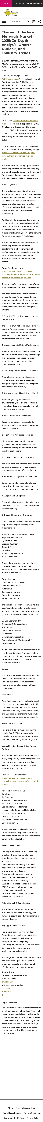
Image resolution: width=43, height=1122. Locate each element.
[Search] (28, 21)
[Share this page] (39, 21)
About (10, 1108)
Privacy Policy (33, 1118)
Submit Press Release (12, 1113)
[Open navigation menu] (4, 21)
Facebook (6, 991)
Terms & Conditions (32, 1113)
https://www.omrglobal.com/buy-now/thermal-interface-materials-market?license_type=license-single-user (21, 274)
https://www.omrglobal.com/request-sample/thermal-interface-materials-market (18, 156)
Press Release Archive (25, 1108)
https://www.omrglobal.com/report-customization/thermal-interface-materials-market (21, 781)
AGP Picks (6, 4)
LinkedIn (6, 988)
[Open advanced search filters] (33, 21)
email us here (8, 982)
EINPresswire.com (11, 79)
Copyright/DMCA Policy (14, 1118)
